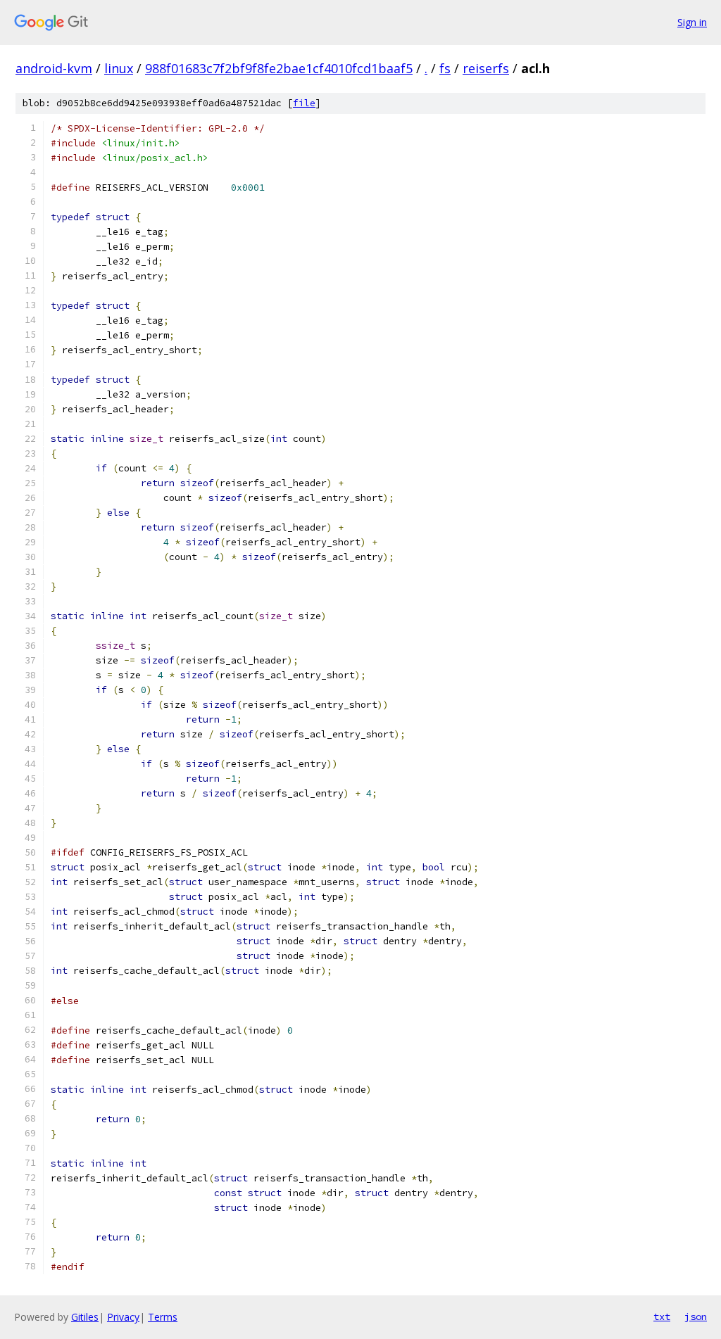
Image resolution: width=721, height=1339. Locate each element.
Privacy (123, 1317)
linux (118, 68)
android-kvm (53, 68)
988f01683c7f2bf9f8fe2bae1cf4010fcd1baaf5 (279, 68)
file (304, 103)
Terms (162, 1317)
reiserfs (486, 68)
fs (445, 68)
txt (661, 1316)
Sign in (692, 22)
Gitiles (85, 1317)
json (695, 1316)
